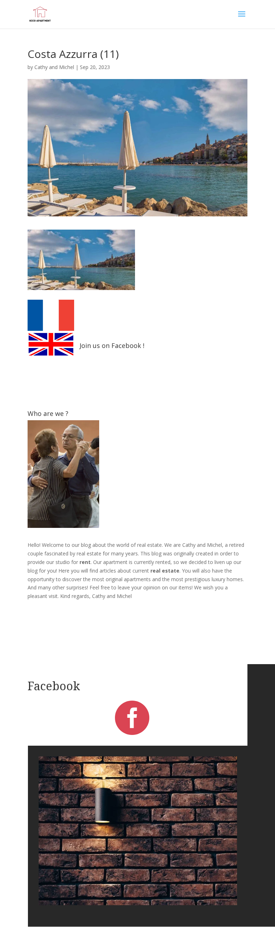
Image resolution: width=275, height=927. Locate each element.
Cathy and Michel (54, 67)
